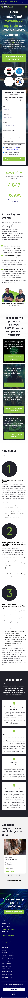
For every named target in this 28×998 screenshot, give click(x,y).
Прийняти (14, 989)
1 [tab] (8, 874)
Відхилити (14, 994)
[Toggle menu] (26, 7)
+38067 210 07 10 (8, 936)
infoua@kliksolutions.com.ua (9, 1)
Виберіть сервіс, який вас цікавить (13, 138)
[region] (14, 990)
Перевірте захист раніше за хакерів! (14, 409)
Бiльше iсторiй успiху (14, 880)
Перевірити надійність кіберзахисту (14, 358)
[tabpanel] (15, 856)
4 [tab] (16, 874)
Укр (23, 2)
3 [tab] (13, 874)
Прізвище (6, 114)
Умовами (15, 147)
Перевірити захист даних (14, 385)
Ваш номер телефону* (9, 130)
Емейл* (5, 122)
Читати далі (9, 871)
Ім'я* (4, 106)
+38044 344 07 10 (8, 930)
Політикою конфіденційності (10, 149)
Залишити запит (7, 946)
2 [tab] (10, 874)
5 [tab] (19, 874)
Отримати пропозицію (14, 911)
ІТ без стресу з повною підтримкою (14, 435)
